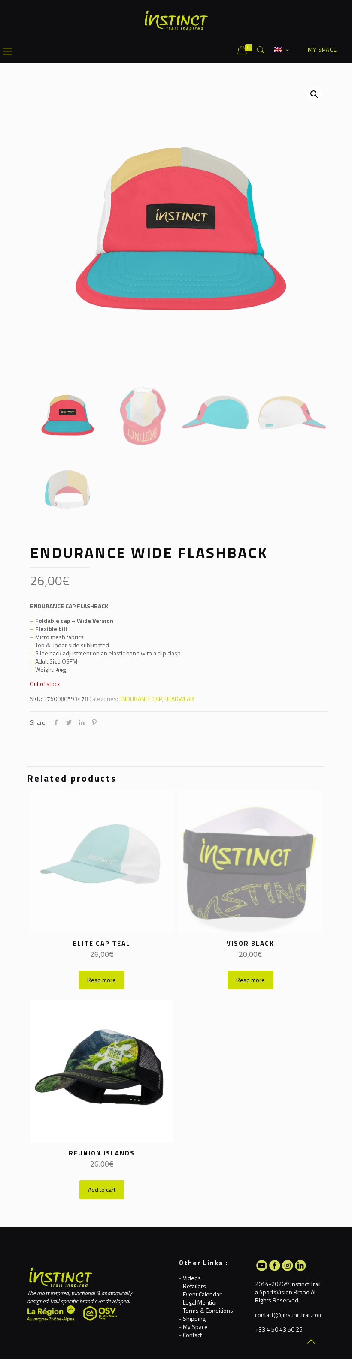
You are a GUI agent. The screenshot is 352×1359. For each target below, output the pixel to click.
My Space (195, 1326)
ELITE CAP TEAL (101, 943)
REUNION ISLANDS (102, 1153)
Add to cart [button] (101, 1189)
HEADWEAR (179, 698)
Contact (192, 1334)
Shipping (194, 1318)
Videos (192, 1277)
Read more (101, 979)
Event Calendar (202, 1294)
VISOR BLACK (250, 943)
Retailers (194, 1285)
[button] (314, 94)
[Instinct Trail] (176, 19)
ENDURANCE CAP (140, 698)
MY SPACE (322, 49)
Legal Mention (201, 1302)
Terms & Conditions (208, 1310)
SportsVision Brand (284, 1291)
